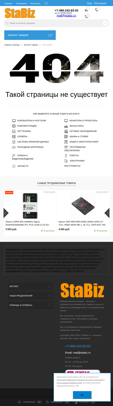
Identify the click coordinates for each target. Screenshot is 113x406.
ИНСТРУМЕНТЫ (72, 166)
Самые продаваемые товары (56, 183)
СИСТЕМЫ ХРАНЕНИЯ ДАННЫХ (33, 142)
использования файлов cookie (69, 383)
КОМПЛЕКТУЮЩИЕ (27, 126)
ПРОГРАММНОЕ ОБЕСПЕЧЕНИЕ (75, 149)
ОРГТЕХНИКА (24, 131)
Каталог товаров (18, 35)
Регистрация (100, 3)
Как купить (35, 3)
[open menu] (46, 3)
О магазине (21, 3)
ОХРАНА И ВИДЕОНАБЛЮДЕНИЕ (22, 157)
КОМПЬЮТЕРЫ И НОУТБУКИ (31, 120)
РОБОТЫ (74, 155)
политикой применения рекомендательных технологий (80, 380)
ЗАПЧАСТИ (22, 166)
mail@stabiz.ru (66, 15)
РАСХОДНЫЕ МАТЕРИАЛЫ (30, 147)
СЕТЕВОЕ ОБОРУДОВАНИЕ (83, 131)
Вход (89, 3)
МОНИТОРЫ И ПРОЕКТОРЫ (83, 120)
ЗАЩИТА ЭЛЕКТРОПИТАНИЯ (84, 142)
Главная (8, 3)
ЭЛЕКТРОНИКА (77, 161)
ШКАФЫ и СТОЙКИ (79, 136)
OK (82, 395)
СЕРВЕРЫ (22, 136)
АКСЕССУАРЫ (76, 126)
